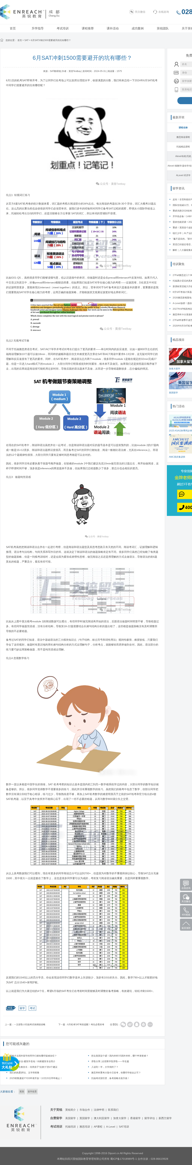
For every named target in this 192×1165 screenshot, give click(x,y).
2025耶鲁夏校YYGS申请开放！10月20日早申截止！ (36, 1078)
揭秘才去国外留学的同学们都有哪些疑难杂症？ (33, 1055)
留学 (22, 1008)
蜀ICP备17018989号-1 (123, 1158)
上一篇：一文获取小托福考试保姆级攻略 (25, 1024)
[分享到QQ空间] (143, 1024)
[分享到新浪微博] (130, 1024)
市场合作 (85, 1109)
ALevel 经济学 (183, 175)
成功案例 (138, 28)
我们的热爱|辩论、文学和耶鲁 (24, 1072)
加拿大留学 (119, 1118)
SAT (26, 40)
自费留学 (56, 1118)
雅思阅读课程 (183, 137)
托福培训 (70, 1126)
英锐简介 (70, 1109)
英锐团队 (163, 28)
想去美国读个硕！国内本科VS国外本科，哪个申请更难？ (119, 1055)
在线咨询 (163, 11)
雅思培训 (85, 1126)
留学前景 (32, 1091)
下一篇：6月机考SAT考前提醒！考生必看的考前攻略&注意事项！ (81, 1025)
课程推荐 (88, 28)
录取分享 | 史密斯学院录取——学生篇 (110, 1061)
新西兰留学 (165, 1118)
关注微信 (140, 11)
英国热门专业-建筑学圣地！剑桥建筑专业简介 (32, 1061)
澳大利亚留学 (102, 1118)
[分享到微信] (123, 1024)
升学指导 (38, 28)
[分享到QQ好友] (137, 1024)
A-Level (110, 1126)
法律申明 (99, 1109)
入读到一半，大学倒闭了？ (104, 1067)
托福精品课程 (183, 146)
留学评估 (149, 1118)
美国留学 (70, 1118)
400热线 (186, 914)
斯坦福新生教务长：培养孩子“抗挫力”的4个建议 (33, 1067)
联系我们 (113, 1109)
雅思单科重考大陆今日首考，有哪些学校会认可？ (116, 1072)
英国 (22, 1091)
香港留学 (135, 1118)
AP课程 (98, 1126)
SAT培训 (124, 1126)
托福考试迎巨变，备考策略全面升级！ (110, 1078)
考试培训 (63, 28)
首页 (13, 28)
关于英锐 (56, 1109)
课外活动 (113, 28)
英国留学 (85, 1118)
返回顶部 (186, 928)
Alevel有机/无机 (183, 156)
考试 (32, 1008)
